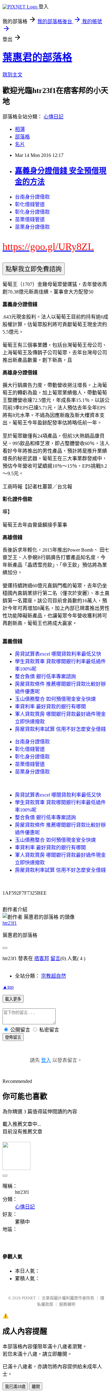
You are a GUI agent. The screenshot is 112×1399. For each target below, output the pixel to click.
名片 (20, 144)
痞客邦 (41, 958)
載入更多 (13, 999)
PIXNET (29, 1298)
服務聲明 (67, 1304)
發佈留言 (13, 1037)
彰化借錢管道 (30, 204)
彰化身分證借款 (32, 212)
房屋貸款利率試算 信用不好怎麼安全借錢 (60, 729)
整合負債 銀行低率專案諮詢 (45, 676)
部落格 (22, 136)
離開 (36, 1386)
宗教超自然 (53, 976)
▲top (8, 987)
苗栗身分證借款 (32, 227)
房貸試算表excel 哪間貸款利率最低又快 (58, 654)
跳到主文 (12, 74)
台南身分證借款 (32, 197)
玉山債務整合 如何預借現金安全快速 (55, 699)
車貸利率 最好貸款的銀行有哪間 (50, 706)
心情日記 (53, 116)
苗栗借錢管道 (30, 219)
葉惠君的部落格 (37, 57)
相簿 (20, 129)
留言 (55, 958)
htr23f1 (9, 923)
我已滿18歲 (15, 1386)
